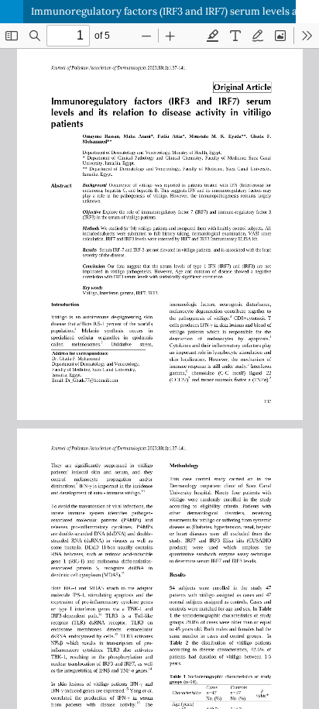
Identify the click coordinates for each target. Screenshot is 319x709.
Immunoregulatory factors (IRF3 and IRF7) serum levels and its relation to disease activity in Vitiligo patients (175, 11)
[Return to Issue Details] (11, 11)
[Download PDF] (307, 11)
